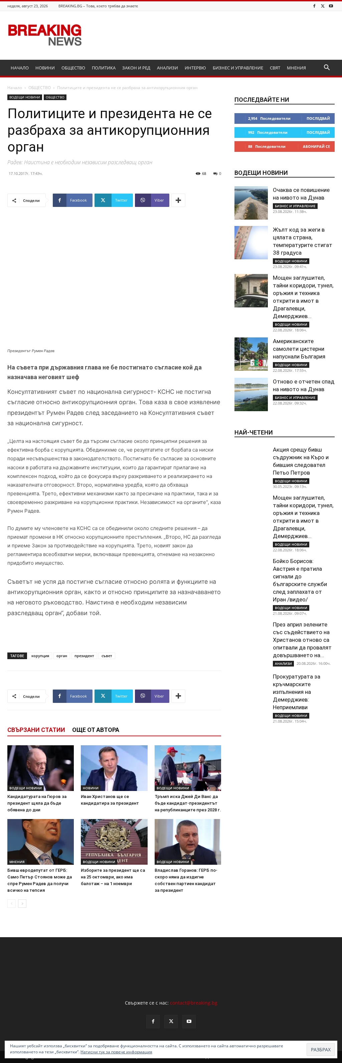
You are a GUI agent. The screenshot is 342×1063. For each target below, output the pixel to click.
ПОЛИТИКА (104, 68)
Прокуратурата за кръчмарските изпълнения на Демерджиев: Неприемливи (296, 692)
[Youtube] (331, 5)
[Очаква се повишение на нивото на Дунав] (251, 203)
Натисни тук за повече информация (116, 1052)
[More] (178, 200)
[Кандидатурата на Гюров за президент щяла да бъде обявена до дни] (40, 768)
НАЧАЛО (20, 68)
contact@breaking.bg (193, 1003)
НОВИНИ (45, 68)
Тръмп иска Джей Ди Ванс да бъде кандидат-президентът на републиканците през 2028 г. (188, 803)
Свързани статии (36, 729)
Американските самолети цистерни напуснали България (299, 349)
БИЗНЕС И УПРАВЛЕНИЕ (238, 68)
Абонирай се (316, 146)
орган (61, 655)
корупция (40, 655)
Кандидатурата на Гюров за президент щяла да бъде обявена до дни (36, 803)
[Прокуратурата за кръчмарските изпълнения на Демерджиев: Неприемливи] (251, 689)
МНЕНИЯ (296, 68)
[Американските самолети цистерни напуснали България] (251, 354)
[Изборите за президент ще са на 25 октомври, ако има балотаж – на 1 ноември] (114, 842)
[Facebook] (314, 5)
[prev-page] (11, 903)
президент (84, 655)
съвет (107, 655)
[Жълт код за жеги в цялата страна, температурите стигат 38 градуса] (251, 242)
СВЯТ (275, 68)
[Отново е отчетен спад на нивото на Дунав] (251, 394)
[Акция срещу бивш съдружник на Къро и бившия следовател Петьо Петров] (251, 462)
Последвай (318, 118)
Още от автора (95, 729)
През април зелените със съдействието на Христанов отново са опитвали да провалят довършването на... (302, 639)
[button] (327, 68)
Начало (14, 87)
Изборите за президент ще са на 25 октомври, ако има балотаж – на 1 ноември (113, 877)
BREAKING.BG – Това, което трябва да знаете (98, 5)
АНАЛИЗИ (167, 68)
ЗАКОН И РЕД (136, 68)
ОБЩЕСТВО (73, 68)
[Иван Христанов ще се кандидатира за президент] (114, 768)
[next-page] (22, 903)
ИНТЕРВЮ (195, 68)
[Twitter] (322, 5)
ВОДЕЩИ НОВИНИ (24, 97)
